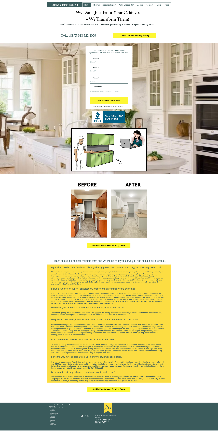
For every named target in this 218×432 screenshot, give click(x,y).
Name (95, 59)
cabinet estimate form (85, 261)
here (97, 313)
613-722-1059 (87, 35)
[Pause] (75, 167)
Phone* (96, 78)
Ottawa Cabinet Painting (65, 5)
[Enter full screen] (142, 167)
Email (95, 67)
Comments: (97, 86)
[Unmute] (79, 167)
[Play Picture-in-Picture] (138, 167)
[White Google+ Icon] (88, 416)
